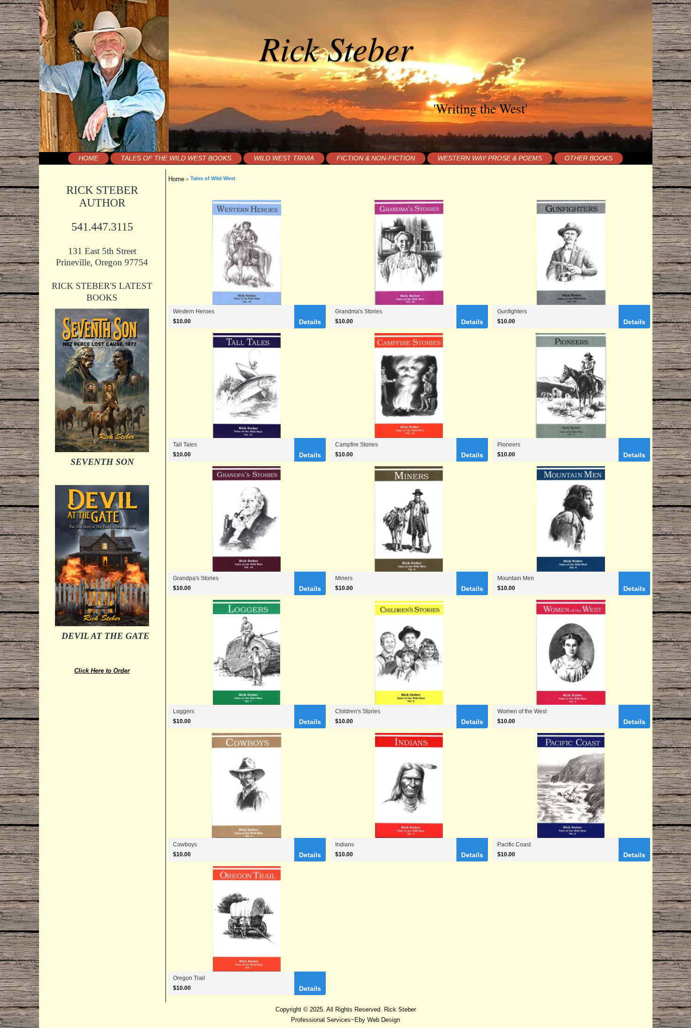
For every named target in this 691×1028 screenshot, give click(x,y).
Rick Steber (336, 47)
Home (88, 158)
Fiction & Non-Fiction (376, 158)
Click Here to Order (102, 670)
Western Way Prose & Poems (490, 158)
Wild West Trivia (284, 158)
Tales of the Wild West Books (176, 158)
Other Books (588, 158)
